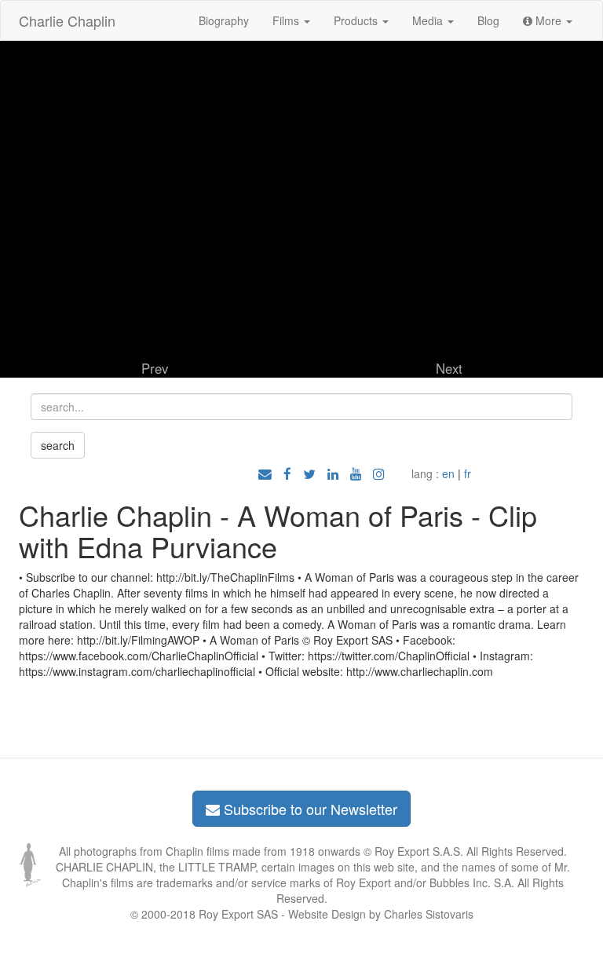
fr (467, 473)
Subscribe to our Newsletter (308, 808)
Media (429, 20)
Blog (488, 20)
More (548, 20)
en (448, 473)
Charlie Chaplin (67, 20)
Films (287, 20)
